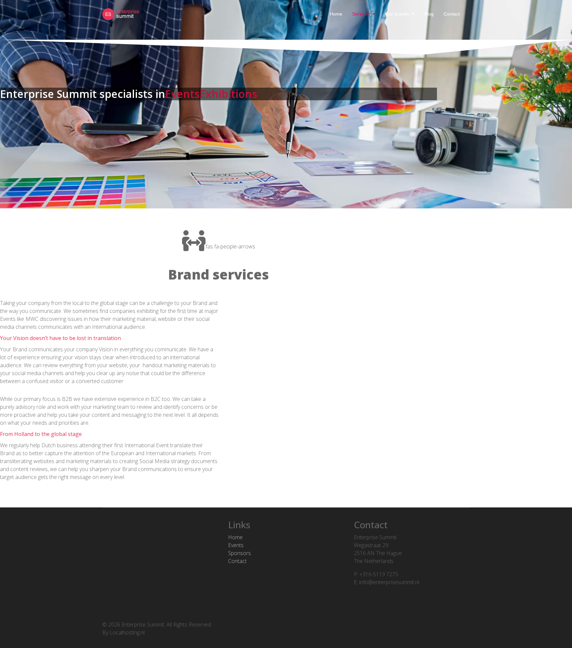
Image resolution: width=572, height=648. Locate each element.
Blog (429, 14)
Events (236, 545)
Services (361, 14)
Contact (452, 14)
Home (336, 14)
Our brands (397, 14)
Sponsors (239, 553)
